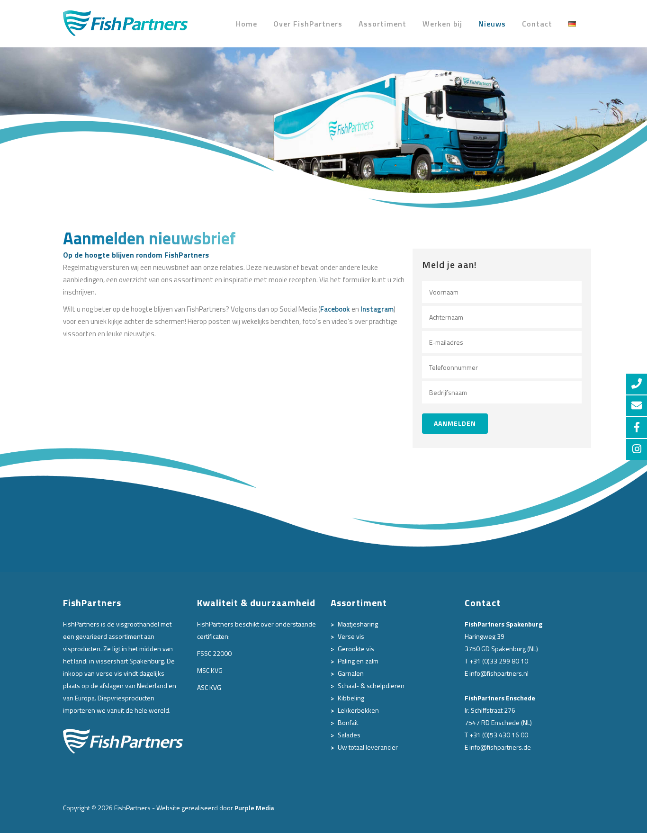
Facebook (335, 309)
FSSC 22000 (214, 653)
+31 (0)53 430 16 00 (498, 735)
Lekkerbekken (358, 710)
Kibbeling (351, 698)
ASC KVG (209, 687)
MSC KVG (210, 670)
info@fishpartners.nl (499, 673)
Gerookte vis (356, 649)
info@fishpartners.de (500, 747)
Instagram (377, 309)
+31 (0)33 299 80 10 (498, 661)
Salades (349, 735)
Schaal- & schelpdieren (371, 685)
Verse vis (351, 636)
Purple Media (254, 808)
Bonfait (348, 722)
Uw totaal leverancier (368, 747)
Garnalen (351, 673)
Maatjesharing (358, 624)
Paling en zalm (358, 661)
